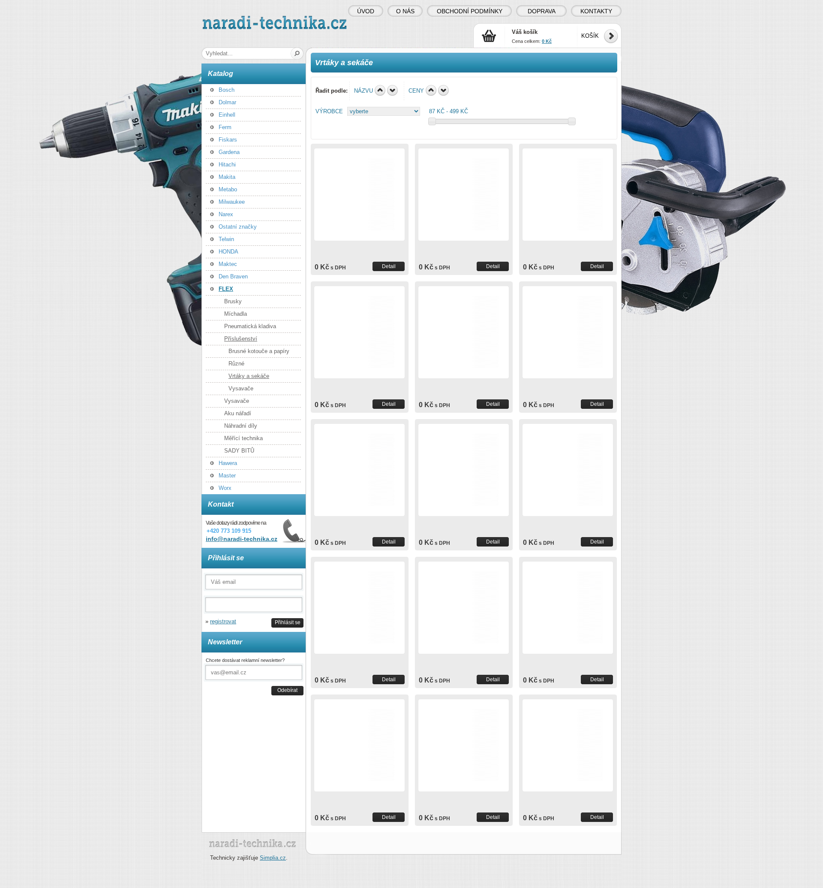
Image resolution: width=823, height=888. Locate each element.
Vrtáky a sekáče (248, 376)
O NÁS (405, 11)
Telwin (226, 239)
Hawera (228, 463)
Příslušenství (240, 338)
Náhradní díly (240, 426)
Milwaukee (232, 202)
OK (297, 53)
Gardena (229, 152)
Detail (389, 266)
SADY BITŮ (239, 450)
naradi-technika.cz (225, 19)
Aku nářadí (237, 413)
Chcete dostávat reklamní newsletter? (245, 660)
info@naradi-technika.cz (241, 538)
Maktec (228, 264)
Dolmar (227, 102)
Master (227, 475)
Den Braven (233, 276)
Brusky (233, 301)
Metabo (228, 189)
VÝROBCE (329, 111)
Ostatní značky (238, 227)
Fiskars (228, 139)
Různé (236, 363)
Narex (226, 214)
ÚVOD (365, 11)
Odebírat (287, 690)
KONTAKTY (596, 11)
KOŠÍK (590, 36)
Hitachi (227, 164)
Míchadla (235, 314)
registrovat (223, 621)
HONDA (228, 251)
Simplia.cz (273, 858)
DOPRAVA (542, 11)
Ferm (225, 127)
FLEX (226, 289)
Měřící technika (243, 438)
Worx (225, 488)
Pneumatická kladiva (250, 326)
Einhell (227, 115)
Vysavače (240, 388)
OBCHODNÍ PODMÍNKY (469, 11)
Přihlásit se (287, 622)
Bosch (226, 90)
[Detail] (359, 195)
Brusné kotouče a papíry (258, 351)
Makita (227, 177)
